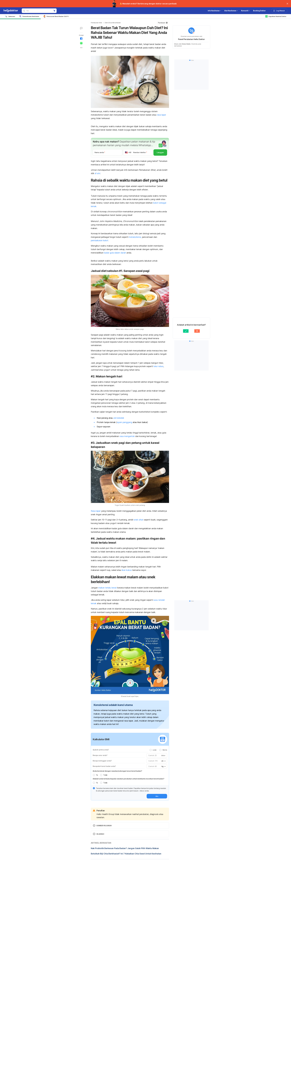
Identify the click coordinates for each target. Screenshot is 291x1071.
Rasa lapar (96, 511)
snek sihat (138, 520)
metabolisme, (135, 237)
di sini (97, 173)
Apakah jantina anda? (101, 750)
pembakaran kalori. (100, 240)
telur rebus (158, 366)
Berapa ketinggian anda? (102, 761)
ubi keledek (118, 418)
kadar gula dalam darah (115, 253)
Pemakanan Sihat (96, 23)
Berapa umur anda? (100, 755)
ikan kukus (127, 570)
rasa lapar (161, 115)
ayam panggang (124, 422)
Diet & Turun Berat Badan (113, 23)
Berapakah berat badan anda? (104, 766)
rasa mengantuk (127, 436)
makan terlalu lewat (107, 587)
